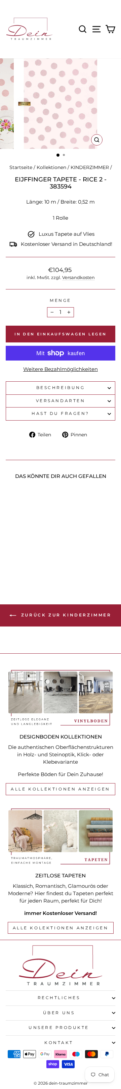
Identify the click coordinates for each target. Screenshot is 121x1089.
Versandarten (60, 400)
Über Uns (59, 1013)
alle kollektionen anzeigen (60, 789)
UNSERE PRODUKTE (59, 1027)
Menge (60, 300)
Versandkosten (78, 277)
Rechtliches (59, 997)
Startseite (20, 167)
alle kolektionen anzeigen (61, 927)
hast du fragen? (60, 413)
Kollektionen (51, 167)
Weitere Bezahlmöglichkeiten (60, 369)
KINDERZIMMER (90, 167)
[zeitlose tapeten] (60, 836)
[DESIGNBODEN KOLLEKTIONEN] (60, 697)
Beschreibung (60, 387)
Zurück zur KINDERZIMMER (65, 614)
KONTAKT (58, 1042)
